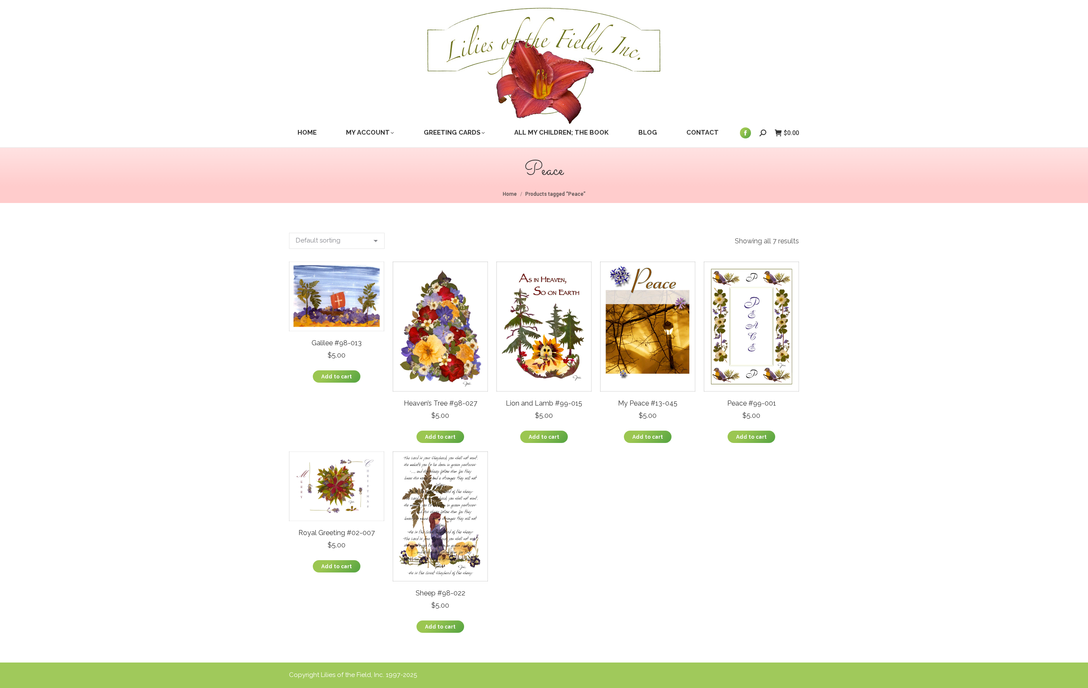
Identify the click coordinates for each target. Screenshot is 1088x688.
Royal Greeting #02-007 (336, 533)
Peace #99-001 (751, 403)
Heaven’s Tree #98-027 (440, 403)
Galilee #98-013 (337, 343)
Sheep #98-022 (440, 593)
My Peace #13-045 (647, 403)
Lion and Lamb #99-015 (544, 403)
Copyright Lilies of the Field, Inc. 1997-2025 (353, 675)
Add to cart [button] (336, 377)
